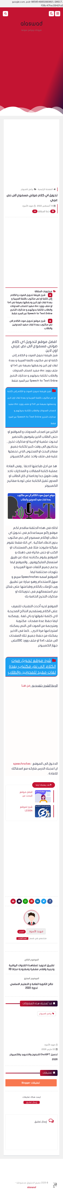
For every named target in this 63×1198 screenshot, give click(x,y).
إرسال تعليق (31, 1102)
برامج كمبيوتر (27, 189)
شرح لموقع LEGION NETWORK (26, 809)
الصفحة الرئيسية (45, 189)
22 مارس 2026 (48, 1049)
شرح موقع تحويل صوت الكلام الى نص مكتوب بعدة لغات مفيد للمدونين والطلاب (30, 325)
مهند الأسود (49, 1045)
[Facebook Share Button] (49, 901)
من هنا (25, 685)
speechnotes (22, 763)
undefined (22, 938)
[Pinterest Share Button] (37, 901)
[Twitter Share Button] (43, 901)
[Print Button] (13, 901)
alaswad (31, 23)
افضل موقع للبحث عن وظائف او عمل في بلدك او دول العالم (24, 794)
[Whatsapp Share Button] (25, 901)
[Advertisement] (31, 66)
